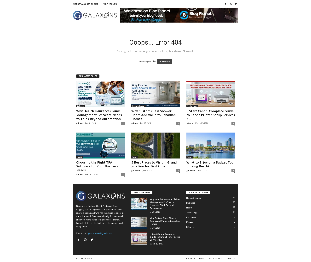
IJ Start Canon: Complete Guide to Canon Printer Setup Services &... (210, 115)
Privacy (202, 258)
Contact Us (230, 258)
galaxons (135, 170)
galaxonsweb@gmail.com (100, 233)
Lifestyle (190, 227)
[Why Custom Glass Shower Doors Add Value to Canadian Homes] (155, 94)
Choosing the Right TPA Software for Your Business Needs (97, 166)
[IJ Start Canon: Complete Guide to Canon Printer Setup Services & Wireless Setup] (210, 94)
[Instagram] (231, 4)
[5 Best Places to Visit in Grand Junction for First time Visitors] (155, 145)
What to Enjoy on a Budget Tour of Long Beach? (210, 164)
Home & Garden (138, 106)
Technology (192, 106)
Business (190, 203)
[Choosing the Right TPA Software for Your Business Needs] (100, 145)
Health (79, 157)
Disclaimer (191, 258)
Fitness (189, 222)
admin (79, 123)
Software (80, 106)
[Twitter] (236, 4)
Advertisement (215, 258)
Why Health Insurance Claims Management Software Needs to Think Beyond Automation (99, 115)
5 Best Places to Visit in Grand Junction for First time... (154, 164)
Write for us (110, 4)
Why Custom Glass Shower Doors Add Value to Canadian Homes (153, 115)
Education (191, 217)
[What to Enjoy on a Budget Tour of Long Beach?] (210, 145)
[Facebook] (226, 4)
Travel (134, 157)
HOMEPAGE (165, 61)
